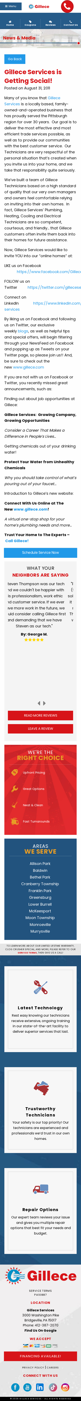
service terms (27, 952)
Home (10, 25)
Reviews (50, 25)
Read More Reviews (40, 715)
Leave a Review (40, 728)
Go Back (15, 59)
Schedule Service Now (40, 552)
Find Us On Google (40, 1330)
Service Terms (40, 1291)
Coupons (30, 25)
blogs (23, 331)
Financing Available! (40, 1356)
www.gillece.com (28, 367)
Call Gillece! (17, 540)
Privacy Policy (33, 1367)
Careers (53, 1367)
